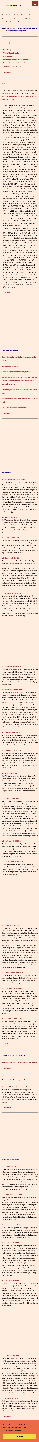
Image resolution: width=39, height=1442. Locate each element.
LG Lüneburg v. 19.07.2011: (12, 593)
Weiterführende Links (11, 53)
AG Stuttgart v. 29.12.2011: (11, 667)
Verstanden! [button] (19, 1436)
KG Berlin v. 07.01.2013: (10, 773)
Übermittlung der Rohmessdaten (14, 63)
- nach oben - (6, 72)
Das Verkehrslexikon (12, 5)
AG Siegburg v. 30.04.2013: (11, 841)
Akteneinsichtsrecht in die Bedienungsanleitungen (19, 1062)
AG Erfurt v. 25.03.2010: (10, 537)
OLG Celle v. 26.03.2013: (10, 798)
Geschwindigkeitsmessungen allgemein (15, 372)
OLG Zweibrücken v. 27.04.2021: (13, 988)
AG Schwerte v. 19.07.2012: (11, 732)
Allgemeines (7, 56)
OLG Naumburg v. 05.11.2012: (12, 750)
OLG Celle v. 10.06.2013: (10, 1355)
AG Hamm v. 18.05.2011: (10, 558)
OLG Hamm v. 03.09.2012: (11, 1167)
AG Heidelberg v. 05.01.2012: (12, 690)
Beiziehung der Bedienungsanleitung (16, 59)
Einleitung (7, 50)
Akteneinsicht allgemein (10, 366)
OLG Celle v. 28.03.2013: (10, 1243)
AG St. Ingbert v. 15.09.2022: (12, 1018)
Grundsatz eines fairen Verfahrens (14, 408)
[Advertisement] (19, 323)
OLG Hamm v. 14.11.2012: (11, 1225)
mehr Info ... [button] (18, 1430)
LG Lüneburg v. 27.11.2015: (12, 1398)
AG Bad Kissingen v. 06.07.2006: (13, 479)
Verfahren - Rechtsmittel (12, 66)
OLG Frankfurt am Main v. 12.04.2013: (16, 1087)
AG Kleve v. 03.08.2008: (10, 517)
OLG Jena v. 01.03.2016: (10, 925)
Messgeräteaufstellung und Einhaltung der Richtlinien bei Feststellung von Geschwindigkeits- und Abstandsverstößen (19, 381)
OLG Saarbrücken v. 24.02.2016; (13, 861)
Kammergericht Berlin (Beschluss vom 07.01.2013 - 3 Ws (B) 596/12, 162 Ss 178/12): (19, 96)
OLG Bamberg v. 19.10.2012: (12, 1194)
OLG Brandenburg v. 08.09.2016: (13, 973)
